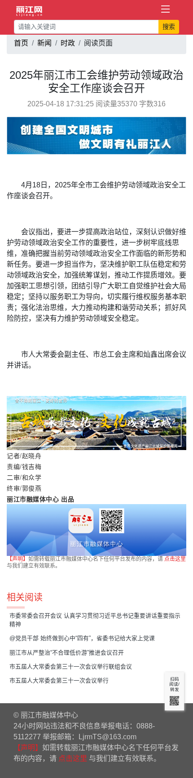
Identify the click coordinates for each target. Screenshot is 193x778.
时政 (68, 43)
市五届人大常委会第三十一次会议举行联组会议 (70, 666)
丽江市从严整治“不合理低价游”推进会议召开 (66, 652)
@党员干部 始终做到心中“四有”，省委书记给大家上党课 (82, 638)
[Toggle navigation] (165, 9)
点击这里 (175, 559)
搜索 (168, 26)
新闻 (44, 43)
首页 (21, 43)
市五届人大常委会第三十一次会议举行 (59, 680)
